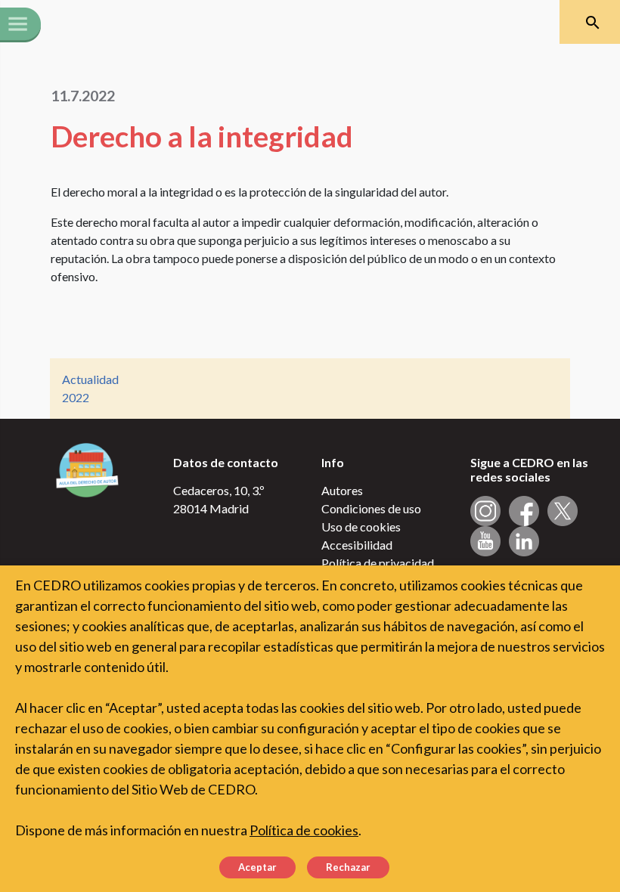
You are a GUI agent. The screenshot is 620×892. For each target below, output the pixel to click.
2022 (75, 397)
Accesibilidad (356, 544)
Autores (342, 490)
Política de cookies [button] (304, 830)
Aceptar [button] (257, 867)
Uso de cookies (361, 526)
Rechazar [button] (348, 867)
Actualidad (90, 379)
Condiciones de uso (371, 508)
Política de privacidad (377, 563)
